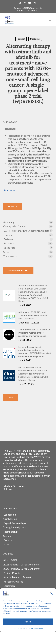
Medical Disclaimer (14, 486)
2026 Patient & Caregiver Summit (21, 564)
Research (21, 39)
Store (6, 544)
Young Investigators (14, 527)
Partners (8, 239)
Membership (10, 531)
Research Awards (13, 581)
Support (7, 535)
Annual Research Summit (17, 577)
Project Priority (12, 573)
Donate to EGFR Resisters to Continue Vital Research (28, 9)
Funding (7, 234)
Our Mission (10, 518)
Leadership (9, 514)
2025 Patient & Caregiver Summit (21, 568)
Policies (7, 489)
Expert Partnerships (14, 523)
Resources (9, 247)
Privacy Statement (36, 628)
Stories (7, 252)
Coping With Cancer (14, 226)
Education (9, 585)
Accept (28, 621)
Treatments (35, 39)
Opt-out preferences (20, 628)
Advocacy (8, 222)
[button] (51, 593)
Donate (7, 540)
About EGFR (10, 560)
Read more (9, 190)
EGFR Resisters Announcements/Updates (27, 230)
